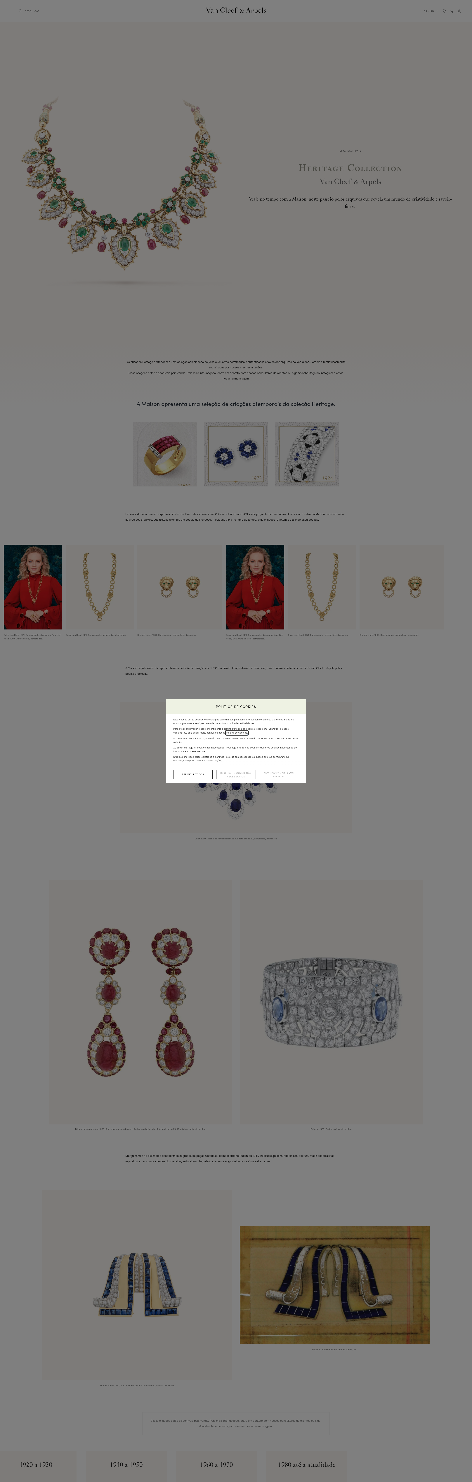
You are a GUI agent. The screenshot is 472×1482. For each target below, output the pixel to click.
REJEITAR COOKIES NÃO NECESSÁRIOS (236, 774)
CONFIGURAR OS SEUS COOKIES (279, 774)
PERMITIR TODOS (193, 774)
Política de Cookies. (237, 732)
